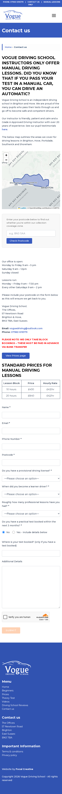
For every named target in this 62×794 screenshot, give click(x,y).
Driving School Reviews (15, 705)
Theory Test (8, 698)
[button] (6, 155)
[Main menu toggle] (54, 15)
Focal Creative (24, 769)
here (4, 129)
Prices (5, 694)
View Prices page (16, 355)
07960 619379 (19, 332)
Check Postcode (19, 240)
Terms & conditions (12, 751)
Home (8, 47)
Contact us (8, 709)
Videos (5, 701)
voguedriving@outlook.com (26, 328)
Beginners (7, 690)
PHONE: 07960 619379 (13, 2)
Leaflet (23, 208)
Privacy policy (9, 755)
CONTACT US (34, 2)
